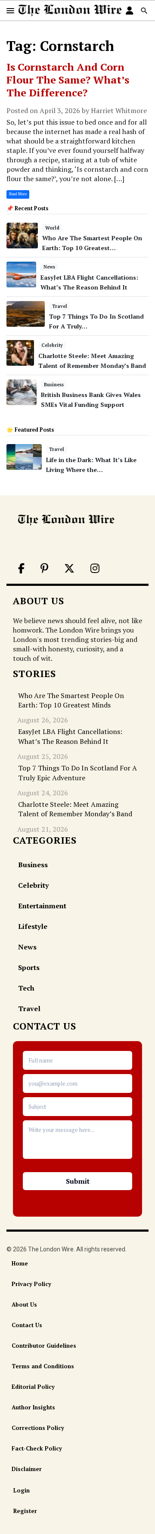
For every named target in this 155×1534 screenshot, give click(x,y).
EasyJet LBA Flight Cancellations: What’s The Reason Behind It (70, 736)
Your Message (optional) (77, 1142)
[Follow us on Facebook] (20, 569)
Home (20, 1263)
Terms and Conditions (43, 1366)
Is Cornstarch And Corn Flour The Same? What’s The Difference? (67, 79)
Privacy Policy (31, 1284)
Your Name (77, 1060)
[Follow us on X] (68, 569)
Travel (59, 306)
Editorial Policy (33, 1387)
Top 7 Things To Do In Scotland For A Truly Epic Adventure (77, 772)
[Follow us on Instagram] (94, 569)
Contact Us (27, 1325)
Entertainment (42, 905)
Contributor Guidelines (44, 1345)
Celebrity (52, 345)
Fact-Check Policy (37, 1448)
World (52, 228)
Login (21, 1490)
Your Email (77, 1083)
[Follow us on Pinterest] (43, 569)
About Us (24, 1304)
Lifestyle (32, 926)
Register (25, 1511)
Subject (77, 1106)
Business (54, 385)
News (49, 267)
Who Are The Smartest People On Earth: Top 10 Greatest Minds (71, 700)
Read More (18, 194)
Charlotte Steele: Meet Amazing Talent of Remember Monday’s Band (75, 809)
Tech (26, 988)
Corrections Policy (38, 1428)
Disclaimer (27, 1469)
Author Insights (33, 1407)
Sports (29, 967)
